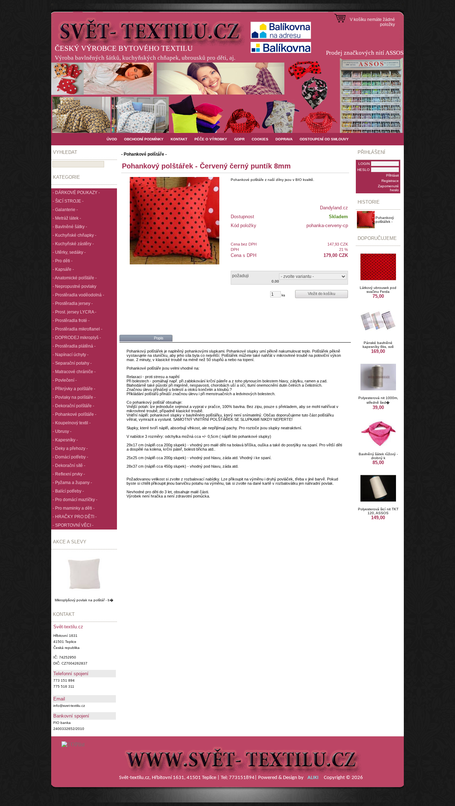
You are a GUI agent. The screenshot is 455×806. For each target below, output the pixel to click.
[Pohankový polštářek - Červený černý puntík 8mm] (174, 220)
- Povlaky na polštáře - (74, 397)
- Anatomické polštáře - (75, 277)
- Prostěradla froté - (71, 320)
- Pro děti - (63, 260)
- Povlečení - (65, 380)
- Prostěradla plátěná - (74, 346)
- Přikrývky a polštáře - (74, 388)
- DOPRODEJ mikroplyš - (77, 337)
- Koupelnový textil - (72, 422)
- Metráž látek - (67, 218)
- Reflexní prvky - (69, 474)
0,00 (275, 281)
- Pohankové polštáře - (74, 414)
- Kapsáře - (63, 269)
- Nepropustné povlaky (74, 286)
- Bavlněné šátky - (70, 226)
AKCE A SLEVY (69, 541)
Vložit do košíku (321, 293)
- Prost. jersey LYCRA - (74, 312)
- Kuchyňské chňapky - (74, 235)
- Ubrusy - (62, 431)
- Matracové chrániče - (74, 371)
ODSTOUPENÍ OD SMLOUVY (324, 139)
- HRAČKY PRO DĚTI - (75, 516)
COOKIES (260, 139)
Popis (159, 338)
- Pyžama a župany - (72, 482)
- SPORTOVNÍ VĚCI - (73, 525)
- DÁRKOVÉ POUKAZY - (76, 192)
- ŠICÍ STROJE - (68, 201)
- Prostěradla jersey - (73, 303)
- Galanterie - (65, 209)
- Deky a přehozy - (70, 448)
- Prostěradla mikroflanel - (77, 329)
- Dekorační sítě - (69, 465)
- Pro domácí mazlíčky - (75, 499)
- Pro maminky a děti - (74, 508)
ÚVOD (112, 139)
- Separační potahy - (72, 363)
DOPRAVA (284, 139)
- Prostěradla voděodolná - (78, 294)
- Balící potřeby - (68, 491)
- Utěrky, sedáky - (69, 252)
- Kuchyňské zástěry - (73, 243)
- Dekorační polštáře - (73, 405)
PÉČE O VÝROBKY (210, 139)
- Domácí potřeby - (70, 457)
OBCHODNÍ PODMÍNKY (144, 139)
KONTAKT (179, 139)
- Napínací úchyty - (71, 354)
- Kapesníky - (65, 439)
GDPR (239, 139)
